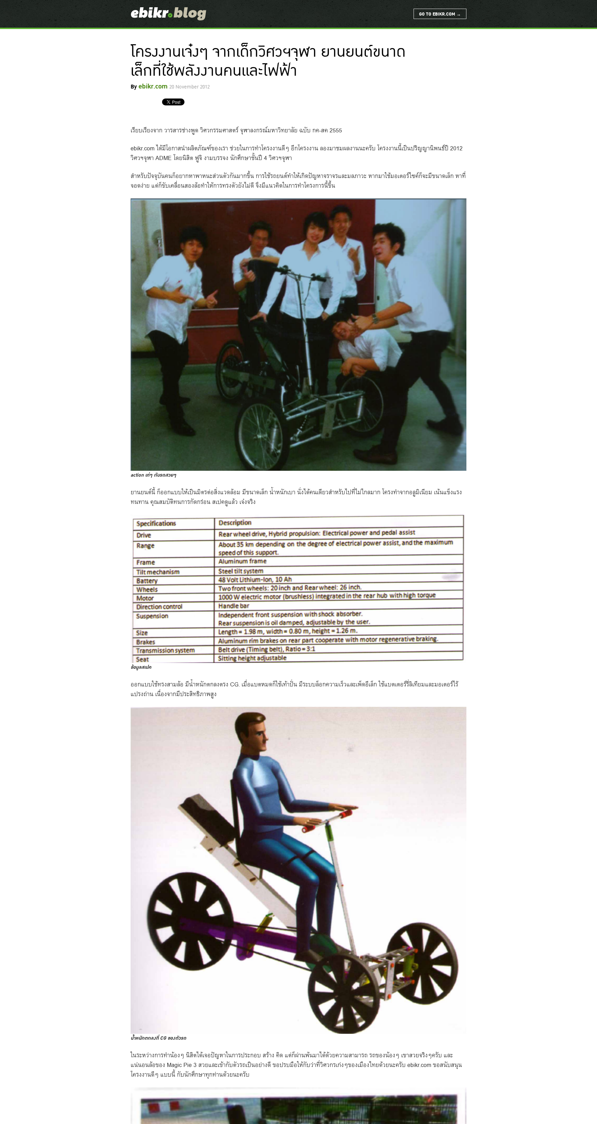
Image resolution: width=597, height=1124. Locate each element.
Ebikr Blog (169, 14)
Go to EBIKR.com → (440, 14)
